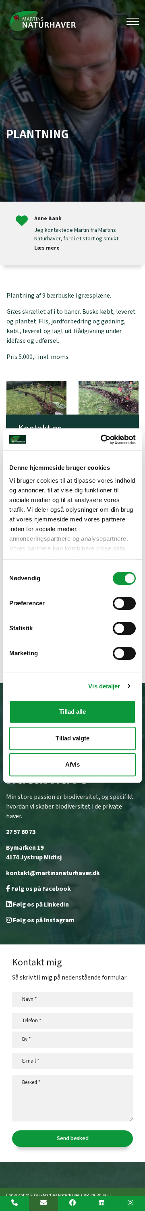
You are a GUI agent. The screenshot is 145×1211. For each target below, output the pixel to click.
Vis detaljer (104, 686)
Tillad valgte (72, 738)
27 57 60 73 (20, 832)
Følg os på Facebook (40, 889)
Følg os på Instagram (43, 920)
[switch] (124, 603)
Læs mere (47, 248)
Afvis (72, 764)
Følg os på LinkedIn (40, 904)
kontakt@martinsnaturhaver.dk (53, 873)
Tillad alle (72, 711)
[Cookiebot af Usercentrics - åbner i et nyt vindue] (102, 439)
